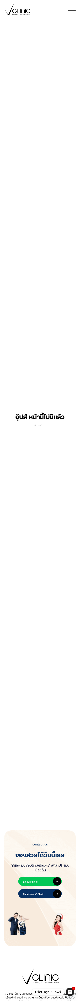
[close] (72, 10)
